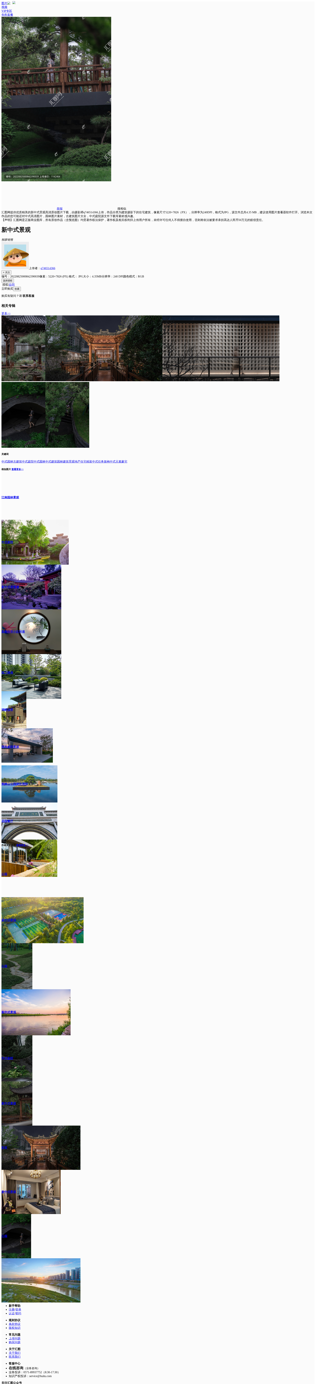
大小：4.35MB (92, 276)
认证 (12, 1313)
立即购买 (7, 288)
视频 (4, 7)
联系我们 (14, 1356)
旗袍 (107, 461)
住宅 (83, 461)
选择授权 (7, 280)
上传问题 (14, 1338)
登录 (18, 1309)
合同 (12, 284)
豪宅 (124, 461)
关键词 (5, 454)
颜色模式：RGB (133, 276)
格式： (76, 276)
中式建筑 (51, 461)
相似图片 (6, 469)
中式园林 (39, 461)
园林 (10, 461)
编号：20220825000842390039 (20, 276)
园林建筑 (63, 461)
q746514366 (48, 268)
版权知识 (14, 1327)
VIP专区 (6, 10)
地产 (77, 461)
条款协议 (14, 1324)
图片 (4, 3)
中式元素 (115, 461)
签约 (18, 1313)
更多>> (6, 313)
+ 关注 (6, 272)
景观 (72, 461)
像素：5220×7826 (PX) (54, 276)
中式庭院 (28, 461)
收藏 (17, 288)
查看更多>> (18, 469)
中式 (4, 461)
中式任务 (98, 461)
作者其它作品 (8, 845)
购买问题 (14, 1342)
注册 (12, 1309)
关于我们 (14, 1352)
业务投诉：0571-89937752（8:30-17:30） (34, 1372)
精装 (89, 461)
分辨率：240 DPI (112, 276)
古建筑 (17, 461)
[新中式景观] (23, 380)
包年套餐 (7, 14)
